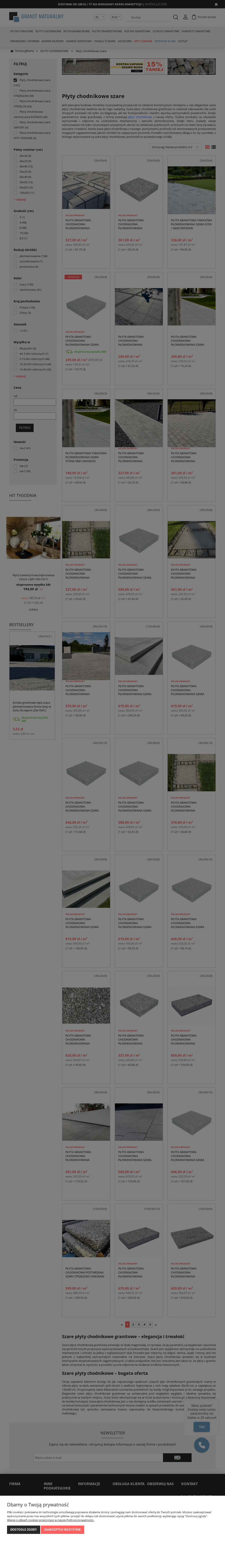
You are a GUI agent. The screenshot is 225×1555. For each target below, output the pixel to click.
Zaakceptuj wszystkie (62, 1529)
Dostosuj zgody (23, 1529)
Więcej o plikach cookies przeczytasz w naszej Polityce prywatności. (50, 1520)
